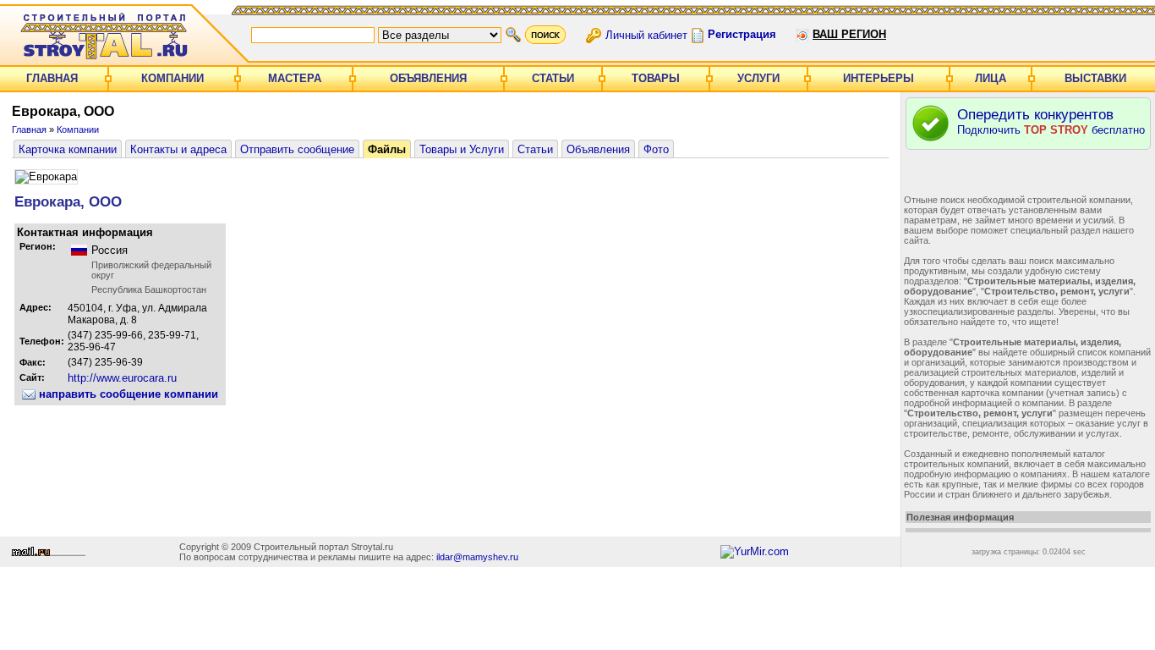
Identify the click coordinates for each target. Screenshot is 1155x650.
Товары (656, 78)
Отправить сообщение (297, 149)
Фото (656, 149)
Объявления (428, 78)
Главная (52, 78)
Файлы (387, 149)
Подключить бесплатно (1051, 121)
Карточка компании (68, 149)
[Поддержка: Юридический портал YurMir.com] (754, 551)
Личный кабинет (646, 34)
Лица (990, 78)
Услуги (758, 78)
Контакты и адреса (178, 149)
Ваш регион (849, 34)
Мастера (294, 78)
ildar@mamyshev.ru (477, 557)
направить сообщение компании (127, 394)
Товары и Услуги (461, 149)
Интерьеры (878, 78)
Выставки (1095, 78)
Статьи (553, 78)
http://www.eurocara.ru (122, 378)
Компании (172, 78)
